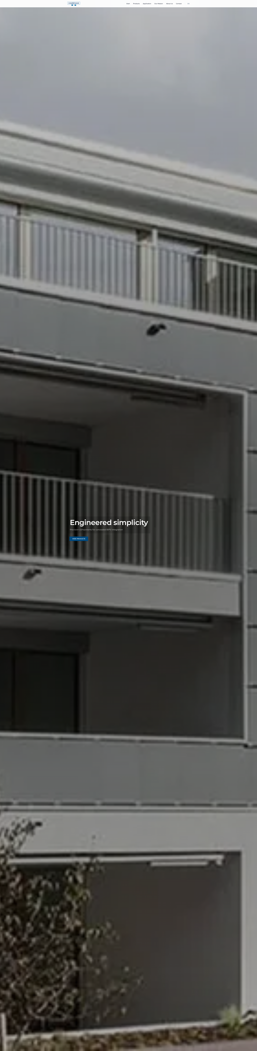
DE (188, 4)
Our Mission (158, 4)
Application (147, 4)
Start (128, 4)
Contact (179, 4)
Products (136, 4)
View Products (78, 539)
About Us (169, 4)
